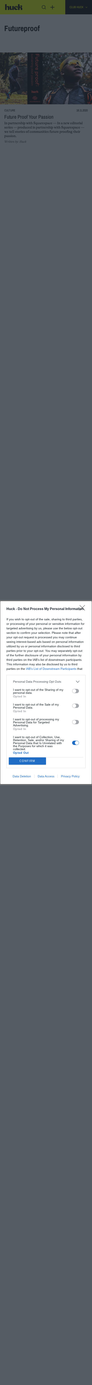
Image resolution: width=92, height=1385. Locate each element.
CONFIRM (27, 761)
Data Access (46, 776)
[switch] (75, 691)
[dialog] (46, 692)
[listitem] (46, 681)
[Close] (84, 609)
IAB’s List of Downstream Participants (51, 668)
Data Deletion (22, 776)
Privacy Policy (70, 776)
